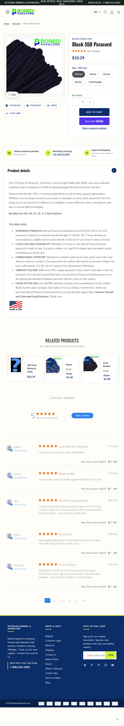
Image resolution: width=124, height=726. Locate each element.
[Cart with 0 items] (118, 12)
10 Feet (78, 82)
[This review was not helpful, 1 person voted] (115, 522)
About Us (50, 645)
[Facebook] (91, 665)
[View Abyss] (62, 369)
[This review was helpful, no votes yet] (109, 461)
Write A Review (82, 415)
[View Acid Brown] (99, 369)
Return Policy (52, 659)
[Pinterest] (98, 665)
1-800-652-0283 (20, 667)
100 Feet (79, 74)
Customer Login (53, 640)
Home (6, 23)
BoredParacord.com (21, 703)
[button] (34, 65)
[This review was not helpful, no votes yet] (115, 461)
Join (110, 655)
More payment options (94, 128)
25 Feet (106, 74)
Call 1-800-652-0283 (61, 154)
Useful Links (51, 673)
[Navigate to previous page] (40, 600)
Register (49, 636)
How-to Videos (53, 678)
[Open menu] (6, 12)
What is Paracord (53, 668)
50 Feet (92, 74)
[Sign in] (112, 12)
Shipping (49, 650)
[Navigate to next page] (84, 600)
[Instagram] (105, 665)
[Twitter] (84, 665)
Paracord (16, 23)
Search (48, 664)
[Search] (105, 12)
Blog (47, 682)
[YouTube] (112, 665)
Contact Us (50, 654)
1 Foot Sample (95, 82)
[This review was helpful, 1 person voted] (109, 488)
